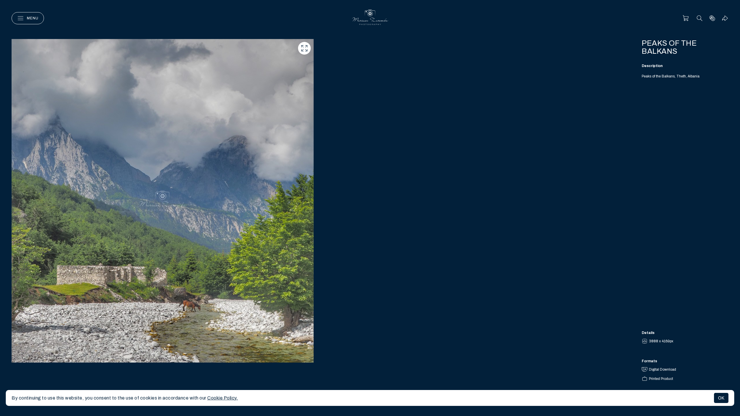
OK (721, 397)
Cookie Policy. (222, 397)
